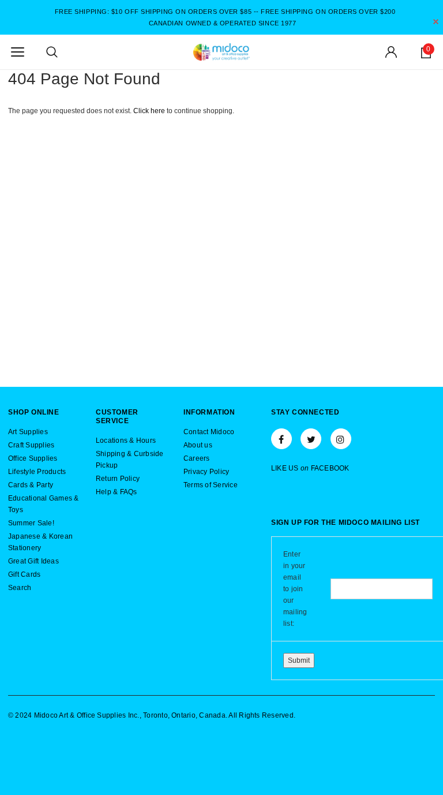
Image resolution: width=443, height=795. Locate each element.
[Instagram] (341, 438)
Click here (150, 111)
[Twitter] (311, 438)
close (435, 21)
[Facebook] (281, 438)
